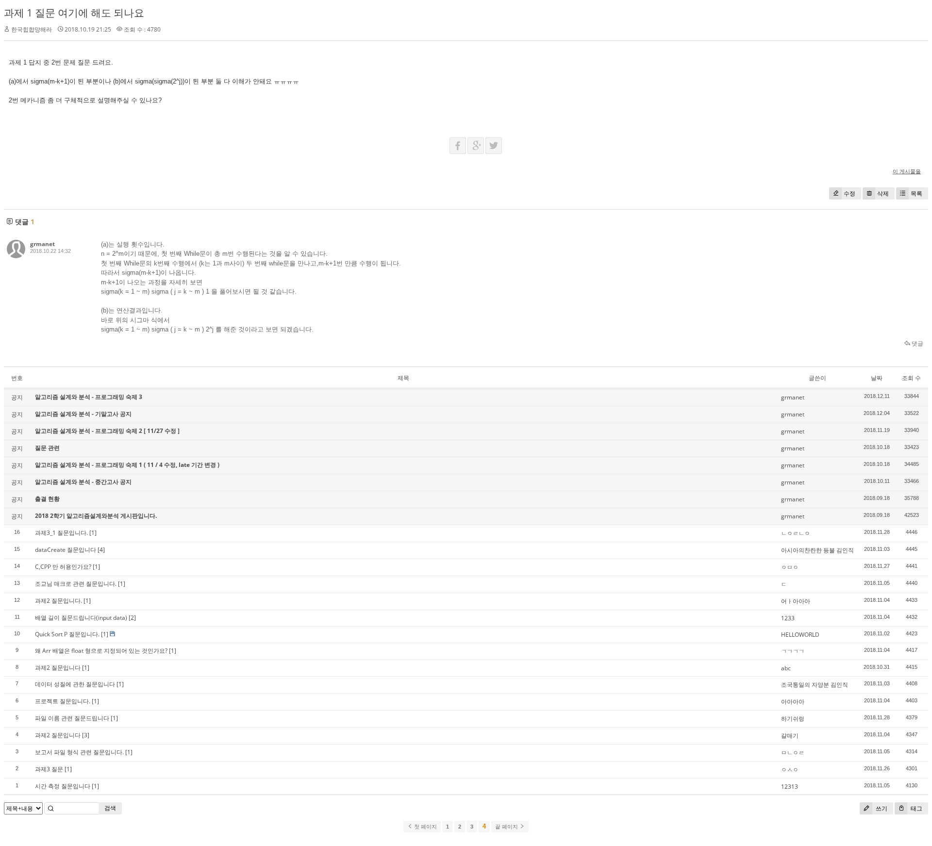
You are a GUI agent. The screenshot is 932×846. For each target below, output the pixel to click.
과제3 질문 (49, 769)
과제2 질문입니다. (58, 601)
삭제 (883, 193)
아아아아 (792, 701)
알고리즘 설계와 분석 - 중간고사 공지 (83, 482)
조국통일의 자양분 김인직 (814, 684)
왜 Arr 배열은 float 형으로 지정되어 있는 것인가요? (101, 651)
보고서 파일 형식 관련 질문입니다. (79, 752)
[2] (132, 618)
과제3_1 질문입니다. (61, 533)
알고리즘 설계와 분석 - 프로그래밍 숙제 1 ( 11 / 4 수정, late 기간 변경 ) (127, 465)
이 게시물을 (907, 171)
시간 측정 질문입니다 (62, 786)
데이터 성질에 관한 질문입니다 (75, 684)
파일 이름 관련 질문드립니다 (72, 718)
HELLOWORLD (800, 634)
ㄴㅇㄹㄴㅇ (795, 533)
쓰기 (880, 808)
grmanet (42, 244)
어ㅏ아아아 (795, 601)
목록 (916, 193)
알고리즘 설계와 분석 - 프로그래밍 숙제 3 (88, 397)
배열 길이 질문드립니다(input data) (81, 618)
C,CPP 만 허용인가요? (63, 567)
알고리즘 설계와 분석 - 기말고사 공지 (83, 414)
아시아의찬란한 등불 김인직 (817, 550)
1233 (788, 618)
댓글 (916, 343)
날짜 (876, 378)
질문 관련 (47, 448)
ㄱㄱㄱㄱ (792, 651)
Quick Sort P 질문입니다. (67, 634)
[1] (93, 533)
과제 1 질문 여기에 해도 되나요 (74, 12)
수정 (849, 193)
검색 (110, 808)
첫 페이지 (425, 826)
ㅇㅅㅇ (790, 769)
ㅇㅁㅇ (790, 567)
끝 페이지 (507, 826)
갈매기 (790, 735)
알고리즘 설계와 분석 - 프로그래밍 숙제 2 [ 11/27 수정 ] (107, 431)
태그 (915, 808)
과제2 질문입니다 (58, 668)
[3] (85, 735)
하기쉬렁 (792, 718)
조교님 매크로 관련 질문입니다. (75, 584)
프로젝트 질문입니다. (62, 701)
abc (786, 668)
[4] (101, 550)
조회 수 (911, 378)
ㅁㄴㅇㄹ (792, 752)
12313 (789, 786)
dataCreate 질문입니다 (65, 550)
